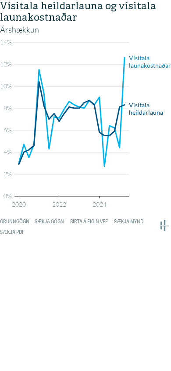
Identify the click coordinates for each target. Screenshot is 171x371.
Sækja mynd (128, 221)
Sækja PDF (12, 232)
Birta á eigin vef (89, 221)
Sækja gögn (49, 221)
